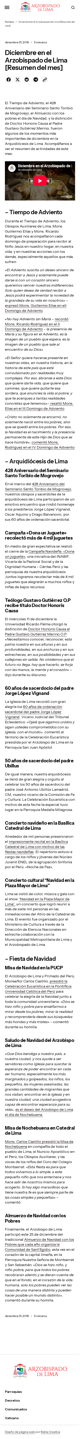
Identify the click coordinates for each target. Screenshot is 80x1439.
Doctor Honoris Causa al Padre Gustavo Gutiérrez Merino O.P (37, 631)
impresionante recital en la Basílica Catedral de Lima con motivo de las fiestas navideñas (36, 846)
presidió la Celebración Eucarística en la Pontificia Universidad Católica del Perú (38, 986)
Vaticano (12, 1418)
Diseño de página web (20, 1432)
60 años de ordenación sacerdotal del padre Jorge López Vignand (33, 711)
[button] (7, 7)
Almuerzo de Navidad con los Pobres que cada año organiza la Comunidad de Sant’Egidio (39, 1244)
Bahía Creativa (50, 1432)
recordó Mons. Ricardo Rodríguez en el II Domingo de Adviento (37, 324)
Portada (9, 21)
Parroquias (13, 1392)
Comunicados (16, 1409)
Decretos (12, 1400)
